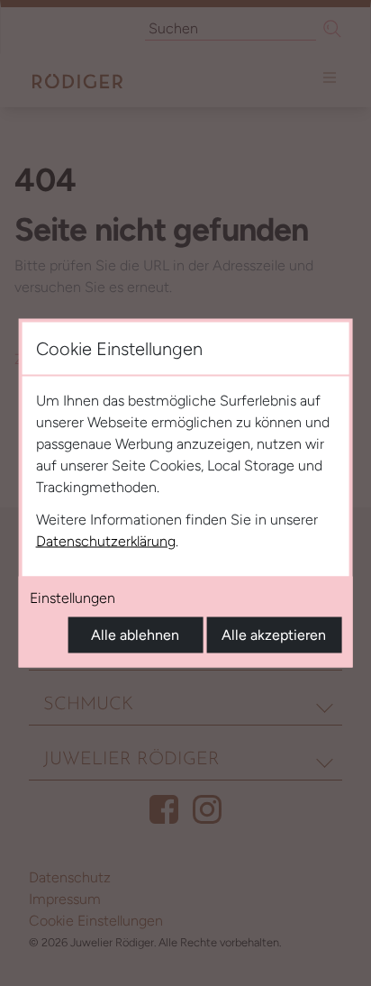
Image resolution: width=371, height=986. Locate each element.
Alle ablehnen (135, 635)
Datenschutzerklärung (106, 541)
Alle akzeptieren (274, 635)
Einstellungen (72, 598)
